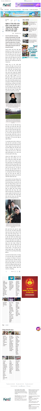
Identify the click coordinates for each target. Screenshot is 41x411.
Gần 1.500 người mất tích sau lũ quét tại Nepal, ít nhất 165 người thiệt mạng (11, 366)
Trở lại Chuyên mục (6, 271)
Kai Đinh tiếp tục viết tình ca (5, 304)
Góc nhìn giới (15, 20)
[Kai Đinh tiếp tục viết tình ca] (5, 299)
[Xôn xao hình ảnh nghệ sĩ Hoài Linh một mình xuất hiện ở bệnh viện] (11, 278)
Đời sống (19, 20)
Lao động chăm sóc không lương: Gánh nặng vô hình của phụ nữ (33, 30)
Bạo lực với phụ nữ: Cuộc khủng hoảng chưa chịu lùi (33, 41)
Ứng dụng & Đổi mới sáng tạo (15, 9)
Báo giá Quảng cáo (22, 386)
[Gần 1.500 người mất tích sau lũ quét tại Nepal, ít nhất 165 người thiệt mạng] (11, 357)
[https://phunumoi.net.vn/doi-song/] (3, 36)
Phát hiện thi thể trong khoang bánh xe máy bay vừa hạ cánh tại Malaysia (18, 365)
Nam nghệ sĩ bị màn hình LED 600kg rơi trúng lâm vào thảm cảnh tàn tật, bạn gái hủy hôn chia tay (5, 288)
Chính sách (12, 20)
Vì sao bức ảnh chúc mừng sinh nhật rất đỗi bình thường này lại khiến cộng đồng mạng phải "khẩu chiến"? (18, 345)
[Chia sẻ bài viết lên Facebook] (3, 29)
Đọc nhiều (26, 20)
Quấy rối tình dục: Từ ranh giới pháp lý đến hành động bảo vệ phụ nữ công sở (33, 36)
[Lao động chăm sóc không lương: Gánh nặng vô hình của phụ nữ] (25, 29)
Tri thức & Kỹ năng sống (34, 9)
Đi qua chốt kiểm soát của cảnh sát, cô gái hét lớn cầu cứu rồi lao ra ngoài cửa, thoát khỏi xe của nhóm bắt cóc (5, 369)
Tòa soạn (29, 386)
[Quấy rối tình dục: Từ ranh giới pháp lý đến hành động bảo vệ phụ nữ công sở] (25, 35)
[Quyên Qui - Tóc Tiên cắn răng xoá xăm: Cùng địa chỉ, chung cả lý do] (5, 333)
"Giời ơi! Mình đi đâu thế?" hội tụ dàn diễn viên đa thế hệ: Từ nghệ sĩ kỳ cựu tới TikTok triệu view (18, 288)
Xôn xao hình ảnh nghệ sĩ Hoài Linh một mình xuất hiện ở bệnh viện (11, 285)
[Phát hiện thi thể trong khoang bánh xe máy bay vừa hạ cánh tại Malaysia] (18, 357)
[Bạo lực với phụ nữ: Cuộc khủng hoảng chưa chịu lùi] (25, 41)
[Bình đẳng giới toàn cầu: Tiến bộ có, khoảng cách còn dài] (25, 23)
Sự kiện (2, 9)
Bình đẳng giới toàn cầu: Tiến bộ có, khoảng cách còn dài (33, 24)
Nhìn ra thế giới (25, 9)
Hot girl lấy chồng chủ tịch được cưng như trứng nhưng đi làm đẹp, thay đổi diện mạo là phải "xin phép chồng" (11, 343)
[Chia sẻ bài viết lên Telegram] (3, 31)
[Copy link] (3, 27)
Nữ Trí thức (6, 9)
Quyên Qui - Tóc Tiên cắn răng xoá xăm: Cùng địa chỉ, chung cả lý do (5, 341)
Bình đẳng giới (7, 20)
